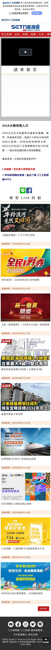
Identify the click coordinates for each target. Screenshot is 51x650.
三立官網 (25, 630)
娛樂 (33, 34)
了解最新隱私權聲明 (19, 13)
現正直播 (6, 34)
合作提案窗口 (20, 634)
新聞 (25, 34)
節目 (17, 34)
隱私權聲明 (36, 630)
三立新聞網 (13, 630)
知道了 (38, 13)
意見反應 (33, 634)
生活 (41, 34)
